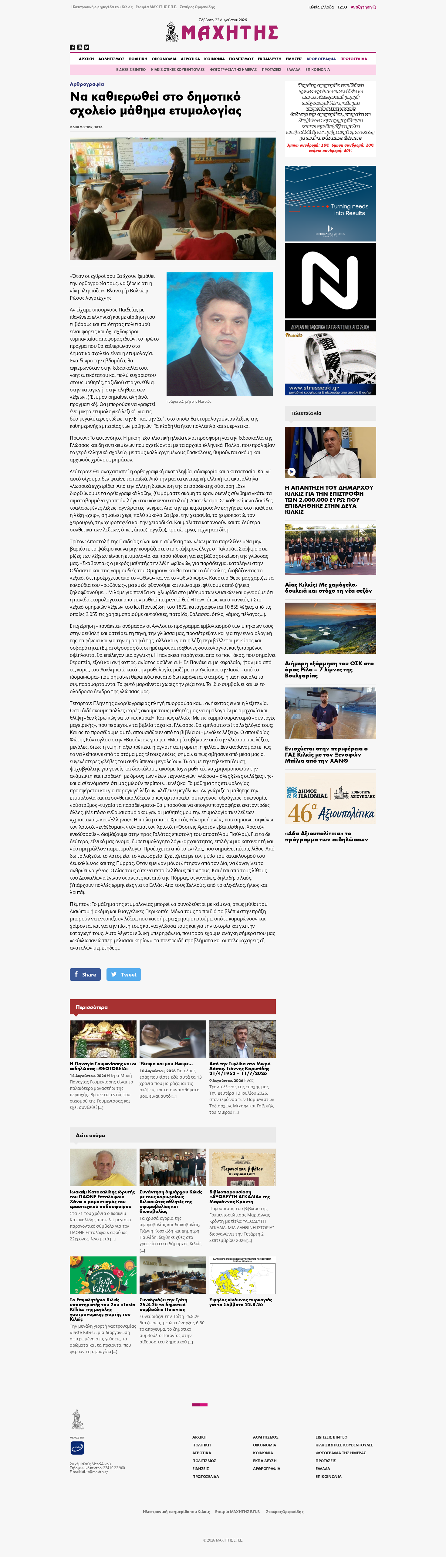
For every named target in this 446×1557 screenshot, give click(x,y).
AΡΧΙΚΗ (86, 59)
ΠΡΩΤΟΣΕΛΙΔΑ (353, 59)
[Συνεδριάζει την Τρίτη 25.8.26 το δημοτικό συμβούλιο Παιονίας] (173, 1275)
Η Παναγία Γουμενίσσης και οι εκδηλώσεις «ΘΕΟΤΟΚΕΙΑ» (103, 1065)
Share (89, 974)
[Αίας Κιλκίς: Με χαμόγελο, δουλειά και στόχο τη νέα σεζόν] (330, 549)
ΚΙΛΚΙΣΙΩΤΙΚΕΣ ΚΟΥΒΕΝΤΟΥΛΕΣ (177, 69)
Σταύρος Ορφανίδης (197, 6)
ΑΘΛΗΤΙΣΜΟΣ (111, 59)
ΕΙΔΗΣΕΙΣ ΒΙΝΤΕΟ (131, 69)
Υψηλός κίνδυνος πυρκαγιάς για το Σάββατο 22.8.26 (240, 1301)
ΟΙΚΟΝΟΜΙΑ (164, 59)
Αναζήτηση (362, 7)
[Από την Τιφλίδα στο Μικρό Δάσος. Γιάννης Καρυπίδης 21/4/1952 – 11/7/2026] (242, 1039)
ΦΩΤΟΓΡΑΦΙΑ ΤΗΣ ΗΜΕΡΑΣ (233, 69)
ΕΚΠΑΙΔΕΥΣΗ (270, 59)
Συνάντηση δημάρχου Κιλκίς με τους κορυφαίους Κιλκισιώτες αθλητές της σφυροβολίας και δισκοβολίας (171, 1201)
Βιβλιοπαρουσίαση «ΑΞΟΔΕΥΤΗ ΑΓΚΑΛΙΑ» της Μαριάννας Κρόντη (239, 1196)
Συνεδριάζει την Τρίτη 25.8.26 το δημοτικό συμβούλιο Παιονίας (163, 1304)
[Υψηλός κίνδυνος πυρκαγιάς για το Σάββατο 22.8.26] (242, 1275)
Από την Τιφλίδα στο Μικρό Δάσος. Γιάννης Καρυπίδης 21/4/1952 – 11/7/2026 (240, 1068)
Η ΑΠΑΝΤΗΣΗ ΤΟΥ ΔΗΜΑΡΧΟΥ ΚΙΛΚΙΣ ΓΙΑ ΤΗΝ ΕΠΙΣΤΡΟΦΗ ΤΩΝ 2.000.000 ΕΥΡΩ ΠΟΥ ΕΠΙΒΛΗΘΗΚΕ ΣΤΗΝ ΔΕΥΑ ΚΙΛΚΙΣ (329, 499)
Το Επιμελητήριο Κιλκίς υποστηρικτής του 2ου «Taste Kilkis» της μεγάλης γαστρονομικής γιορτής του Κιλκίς (102, 1309)
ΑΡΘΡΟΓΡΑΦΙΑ (321, 59)
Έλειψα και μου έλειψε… (166, 1063)
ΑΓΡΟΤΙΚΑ (190, 59)
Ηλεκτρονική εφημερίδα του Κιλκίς (102, 6)
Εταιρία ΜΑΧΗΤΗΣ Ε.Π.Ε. (156, 6)
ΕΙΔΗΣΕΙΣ (294, 59)
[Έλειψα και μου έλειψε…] (173, 1039)
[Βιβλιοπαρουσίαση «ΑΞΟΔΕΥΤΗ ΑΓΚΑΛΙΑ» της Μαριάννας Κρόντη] (242, 1167)
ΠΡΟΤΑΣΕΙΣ (271, 69)
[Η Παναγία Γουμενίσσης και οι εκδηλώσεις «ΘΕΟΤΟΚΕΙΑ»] (103, 1039)
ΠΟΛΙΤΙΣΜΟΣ (241, 59)
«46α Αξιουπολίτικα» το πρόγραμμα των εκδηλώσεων (326, 836)
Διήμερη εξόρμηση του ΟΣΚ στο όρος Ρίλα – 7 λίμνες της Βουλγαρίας (329, 669)
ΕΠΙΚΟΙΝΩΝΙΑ (317, 69)
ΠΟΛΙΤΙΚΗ (138, 59)
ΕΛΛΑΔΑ (293, 69)
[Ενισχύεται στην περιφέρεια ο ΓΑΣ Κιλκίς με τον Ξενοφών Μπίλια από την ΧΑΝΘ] (330, 713)
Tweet (128, 974)
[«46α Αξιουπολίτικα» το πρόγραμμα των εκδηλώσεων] (330, 798)
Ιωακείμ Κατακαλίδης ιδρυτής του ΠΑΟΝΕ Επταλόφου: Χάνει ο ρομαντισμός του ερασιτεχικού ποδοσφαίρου (102, 1198)
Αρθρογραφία (87, 83)
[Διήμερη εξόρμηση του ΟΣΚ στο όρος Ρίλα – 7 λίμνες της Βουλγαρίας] (330, 628)
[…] (100, 1107)
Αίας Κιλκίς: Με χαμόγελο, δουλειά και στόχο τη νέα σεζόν (328, 587)
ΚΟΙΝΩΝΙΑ (214, 59)
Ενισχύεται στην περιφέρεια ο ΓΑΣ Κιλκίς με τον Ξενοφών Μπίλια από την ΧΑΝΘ (326, 754)
